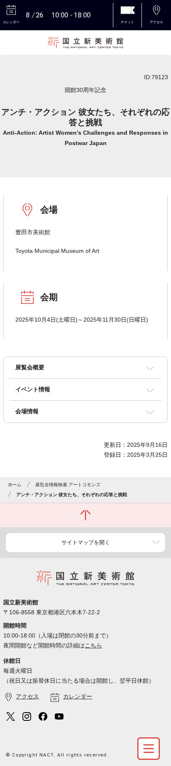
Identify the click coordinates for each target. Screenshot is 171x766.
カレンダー (77, 696)
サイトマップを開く (85, 542)
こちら (93, 645)
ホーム (15, 484)
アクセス (27, 696)
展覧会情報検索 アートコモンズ (67, 484)
